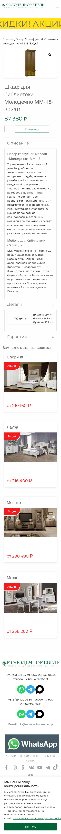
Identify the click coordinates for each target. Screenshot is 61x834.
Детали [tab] (14, 304)
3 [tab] (35, 463)
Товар (20, 39)
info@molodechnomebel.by (35, 724)
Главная (8, 39)
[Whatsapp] (21, 689)
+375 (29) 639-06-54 (43, 674)
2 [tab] (30, 463)
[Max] (39, 689)
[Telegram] (30, 689)
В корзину (32, 129)
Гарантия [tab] (17, 336)
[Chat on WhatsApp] (32, 743)
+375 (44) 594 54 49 (17, 674)
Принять (30, 826)
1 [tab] (25, 463)
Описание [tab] (18, 143)
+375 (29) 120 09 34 (20, 699)
